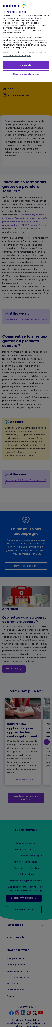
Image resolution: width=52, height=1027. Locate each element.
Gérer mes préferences (26, 74)
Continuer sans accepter (17, 55)
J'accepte (26, 65)
